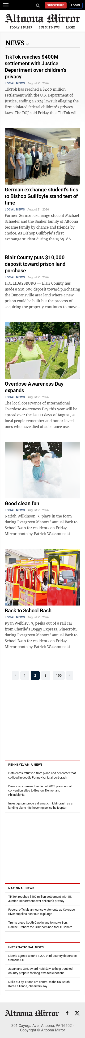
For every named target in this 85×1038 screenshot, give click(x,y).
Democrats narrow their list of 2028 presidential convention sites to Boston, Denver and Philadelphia (40, 790)
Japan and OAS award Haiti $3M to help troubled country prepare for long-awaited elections (40, 971)
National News (21, 888)
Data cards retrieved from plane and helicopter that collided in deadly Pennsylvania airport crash (42, 775)
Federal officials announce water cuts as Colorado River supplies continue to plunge (41, 912)
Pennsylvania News (25, 764)
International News (26, 947)
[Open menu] (6, 5)
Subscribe (55, 5)
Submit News (49, 27)
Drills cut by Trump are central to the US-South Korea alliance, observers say (39, 984)
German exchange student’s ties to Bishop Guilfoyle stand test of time (41, 196)
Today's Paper (21, 27)
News (14, 43)
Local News (15, 83)
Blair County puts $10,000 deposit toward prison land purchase (35, 264)
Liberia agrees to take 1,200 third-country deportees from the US (42, 958)
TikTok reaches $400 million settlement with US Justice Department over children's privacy (40, 899)
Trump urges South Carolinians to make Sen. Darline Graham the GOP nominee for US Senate (40, 925)
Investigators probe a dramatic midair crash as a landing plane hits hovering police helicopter (40, 805)
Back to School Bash (28, 611)
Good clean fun (22, 503)
